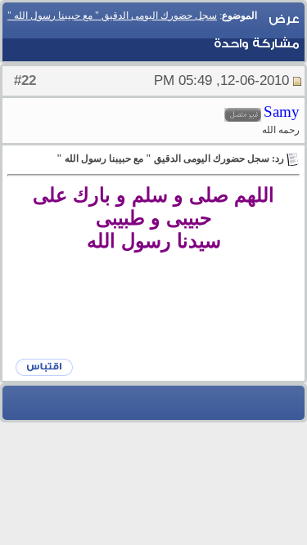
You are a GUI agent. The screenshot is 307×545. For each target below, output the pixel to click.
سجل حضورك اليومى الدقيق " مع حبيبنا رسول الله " (112, 15)
